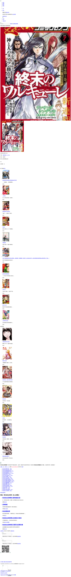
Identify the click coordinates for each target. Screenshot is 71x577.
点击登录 (14, 14)
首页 (3, 2)
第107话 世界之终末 (7, 486)
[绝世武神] (7, 397)
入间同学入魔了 (5, 320)
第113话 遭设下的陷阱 (8, 479)
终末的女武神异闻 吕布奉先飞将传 (12, 518)
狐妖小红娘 (4, 360)
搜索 (11, 23)
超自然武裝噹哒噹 (5, 273)
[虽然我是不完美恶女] (5, 209)
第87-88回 (6, 508)
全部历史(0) (4, 16)
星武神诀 (4, 437)
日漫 (3, 5)
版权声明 (10, 561)
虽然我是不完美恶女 (6, 211)
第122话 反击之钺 (7, 469)
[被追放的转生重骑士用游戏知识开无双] (5, 178)
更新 (3, 3)
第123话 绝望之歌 (14, 466)
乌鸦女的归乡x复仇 (6, 341)
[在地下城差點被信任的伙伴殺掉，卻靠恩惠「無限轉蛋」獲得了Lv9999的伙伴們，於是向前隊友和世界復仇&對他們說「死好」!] (5, 256)
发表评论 (19, 536)
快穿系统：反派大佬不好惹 (7, 379)
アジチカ (8, 155)
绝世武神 (4, 398)
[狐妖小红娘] (7, 359)
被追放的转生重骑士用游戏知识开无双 (9, 180)
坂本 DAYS (4, 305)
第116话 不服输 (6, 476)
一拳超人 (4, 195)
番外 (7, 466)
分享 (1, 574)
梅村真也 (4, 155)
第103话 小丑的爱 (7, 490)
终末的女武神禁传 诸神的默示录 (11, 497)
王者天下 (4, 289)
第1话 (5, 515)
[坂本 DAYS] (5, 303)
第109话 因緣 (6, 484)
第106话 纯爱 (6, 487)
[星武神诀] (7, 435)
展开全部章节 (2, 492)
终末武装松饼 (6, 511)
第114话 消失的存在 (7, 478)
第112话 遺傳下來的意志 (8, 480)
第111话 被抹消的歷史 (8, 481)
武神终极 (4, 504)
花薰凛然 (4, 242)
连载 (2, 466)
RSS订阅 (3, 574)
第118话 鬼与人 (6, 474)
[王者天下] (5, 287)
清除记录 (7, 12)
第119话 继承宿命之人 (8, 473)
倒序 (22, 466)
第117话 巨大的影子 (7, 475)
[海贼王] (5, 225)
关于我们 (2, 561)
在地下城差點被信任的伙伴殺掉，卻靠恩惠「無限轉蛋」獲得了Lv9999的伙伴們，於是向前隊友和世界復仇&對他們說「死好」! (25, 258)
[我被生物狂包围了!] (7, 454)
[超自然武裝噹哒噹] (5, 272)
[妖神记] (7, 416)
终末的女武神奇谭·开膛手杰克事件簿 (12, 524)
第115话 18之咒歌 (7, 477)
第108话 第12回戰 (7, 485)
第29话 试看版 (6, 522)
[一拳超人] (5, 194)
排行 (3, 4)
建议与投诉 (6, 561)
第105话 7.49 (6, 488)
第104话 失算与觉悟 (7, 489)
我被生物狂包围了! (5, 456)
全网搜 (16, 23)
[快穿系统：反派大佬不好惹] (7, 378)
